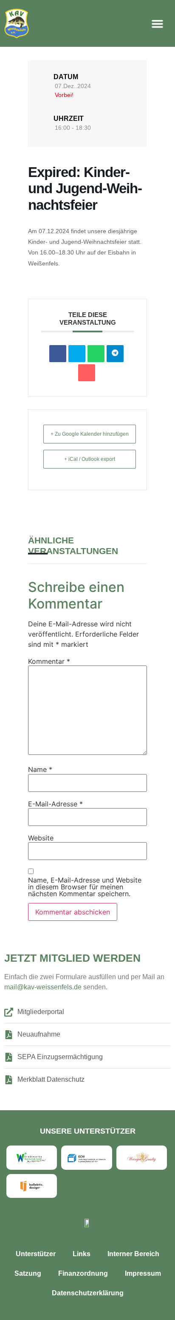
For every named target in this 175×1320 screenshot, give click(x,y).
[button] (157, 23)
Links (81, 1253)
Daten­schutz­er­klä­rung (88, 1293)
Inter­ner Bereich (133, 1253)
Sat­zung (27, 1273)
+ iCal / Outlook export (89, 459)
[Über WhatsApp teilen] (96, 353)
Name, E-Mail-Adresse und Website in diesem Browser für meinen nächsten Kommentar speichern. (84, 887)
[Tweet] (76, 353)
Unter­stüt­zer (36, 1253)
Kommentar (49, 661)
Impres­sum (143, 1273)
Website (41, 837)
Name (40, 769)
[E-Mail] (86, 372)
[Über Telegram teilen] (115, 353)
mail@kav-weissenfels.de (43, 987)
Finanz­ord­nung (83, 1273)
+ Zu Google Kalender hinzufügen (90, 434)
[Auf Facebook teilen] (57, 353)
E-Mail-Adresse (55, 803)
